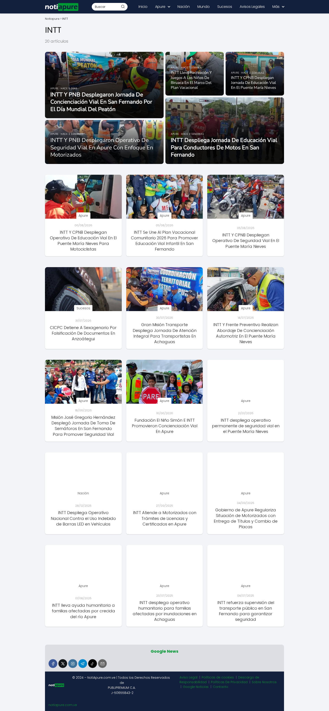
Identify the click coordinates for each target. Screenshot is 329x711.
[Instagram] (72, 663)
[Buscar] (123, 6)
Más (276, 6)
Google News (164, 651)
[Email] (102, 663)
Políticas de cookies (218, 677)
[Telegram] (82, 663)
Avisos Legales (252, 6)
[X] (62, 663)
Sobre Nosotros (264, 682)
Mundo (203, 6)
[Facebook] (53, 663)
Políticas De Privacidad (229, 682)
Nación (183, 6)
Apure (160, 6)
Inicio (143, 6)
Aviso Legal (188, 677)
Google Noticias (196, 687)
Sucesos (224, 6)
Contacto (220, 687)
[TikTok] (92, 663)
